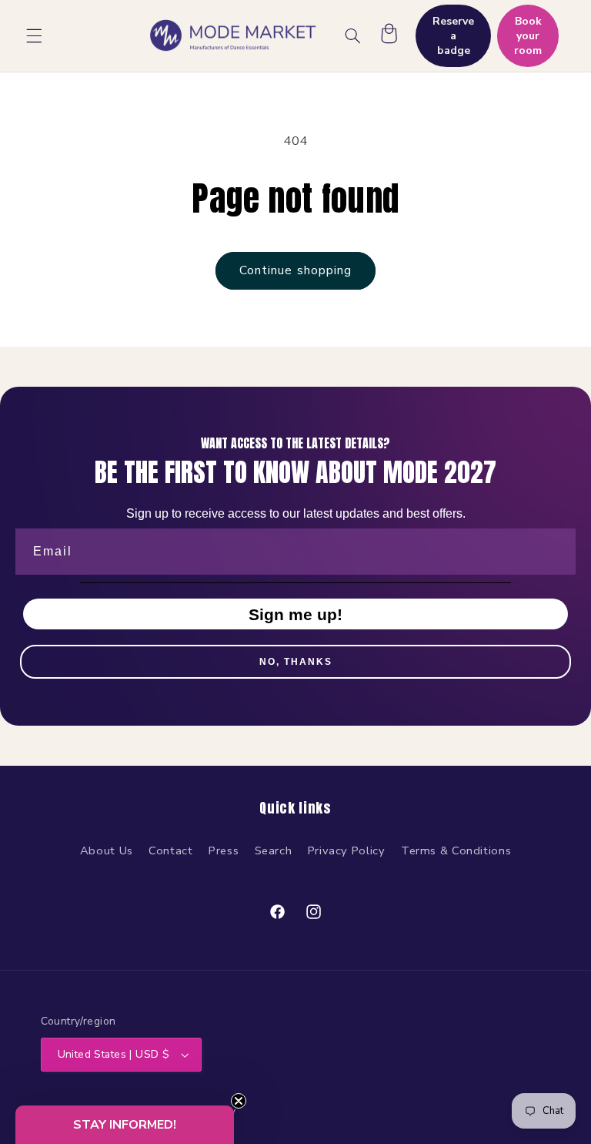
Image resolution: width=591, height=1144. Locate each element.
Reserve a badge (453, 36)
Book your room (528, 36)
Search (273, 850)
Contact (170, 850)
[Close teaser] (238, 1101)
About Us (106, 850)
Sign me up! (295, 614)
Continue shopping (295, 270)
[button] (34, 35)
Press (224, 850)
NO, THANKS (295, 661)
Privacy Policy (347, 850)
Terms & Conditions (456, 850)
